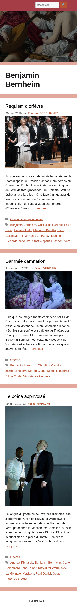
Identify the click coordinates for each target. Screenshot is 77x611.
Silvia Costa (13, 376)
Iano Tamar (29, 568)
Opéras (15, 360)
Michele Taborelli (58, 371)
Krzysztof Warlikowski (53, 568)
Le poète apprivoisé (25, 396)
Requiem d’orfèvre (24, 106)
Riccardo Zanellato (17, 241)
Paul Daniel (43, 573)
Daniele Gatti (23, 230)
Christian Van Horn (50, 365)
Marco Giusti (36, 371)
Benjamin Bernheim (23, 225)
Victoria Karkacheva (36, 376)
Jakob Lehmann (16, 371)
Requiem (56, 235)
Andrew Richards (21, 562)
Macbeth (28, 573)
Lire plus (40, 208)
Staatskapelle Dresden (47, 241)
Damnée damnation (25, 261)
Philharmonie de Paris (33, 235)
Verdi (67, 241)
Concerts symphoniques (26, 219)
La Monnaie (13, 573)
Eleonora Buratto (44, 230)
